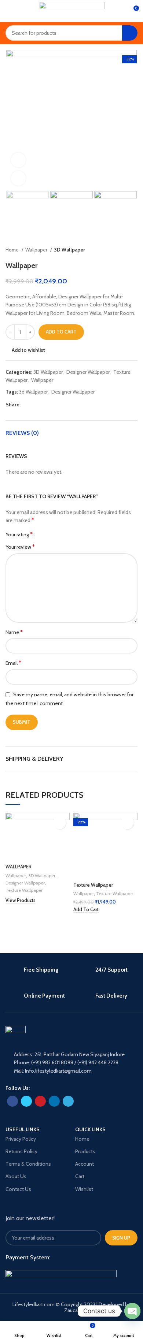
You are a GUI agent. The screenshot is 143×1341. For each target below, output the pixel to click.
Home (13, 250)
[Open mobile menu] (8, 11)
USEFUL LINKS (23, 1129)
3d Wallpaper (33, 391)
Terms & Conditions (28, 1164)
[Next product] (134, 250)
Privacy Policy (21, 1139)
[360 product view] (18, 160)
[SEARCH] (130, 33)
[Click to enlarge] (18, 178)
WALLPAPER (19, 866)
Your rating (19, 534)
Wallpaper (36, 250)
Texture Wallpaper (24, 890)
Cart (79, 1176)
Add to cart (61, 332)
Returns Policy (21, 1151)
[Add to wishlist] (59, 822)
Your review (20, 546)
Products (85, 1151)
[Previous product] (119, 250)
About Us (16, 1176)
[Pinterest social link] (43, 404)
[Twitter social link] (35, 404)
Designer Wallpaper (88, 372)
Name (14, 632)
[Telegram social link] (60, 404)
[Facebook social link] (26, 404)
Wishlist (84, 1189)
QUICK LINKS (90, 1129)
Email (13, 662)
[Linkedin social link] (52, 404)
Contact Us (18, 1189)
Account (84, 1164)
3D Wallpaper (69, 250)
